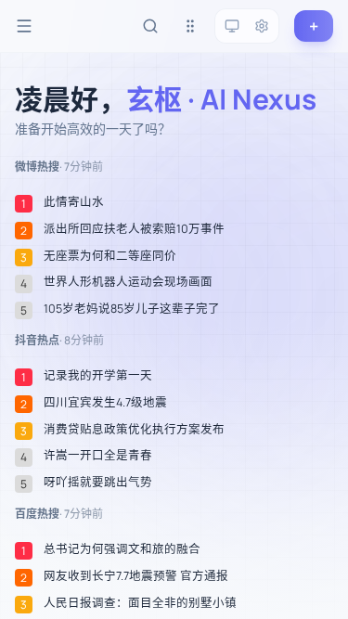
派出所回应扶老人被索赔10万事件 (134, 229)
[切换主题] (232, 26)
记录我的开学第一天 (98, 375)
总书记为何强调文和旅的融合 (122, 549)
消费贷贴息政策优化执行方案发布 (134, 429)
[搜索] (150, 26)
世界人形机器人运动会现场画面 (128, 282)
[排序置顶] (190, 26)
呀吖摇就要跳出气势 (98, 482)
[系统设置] (262, 26)
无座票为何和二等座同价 (110, 256)
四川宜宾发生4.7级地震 (105, 402)
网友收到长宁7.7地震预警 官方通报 (136, 576)
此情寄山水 (74, 202)
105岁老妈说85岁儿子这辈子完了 (132, 309)
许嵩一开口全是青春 (98, 455)
